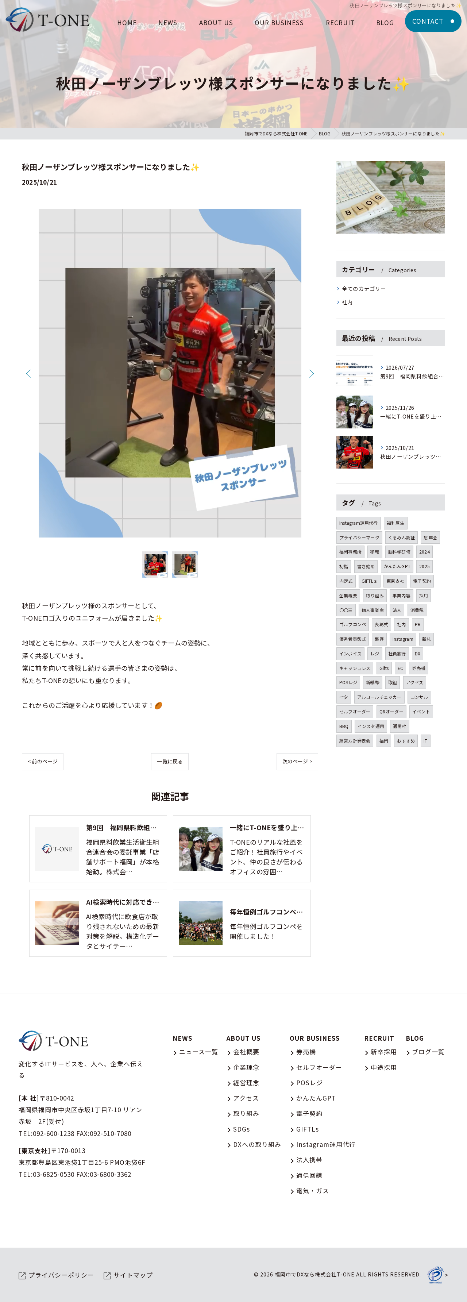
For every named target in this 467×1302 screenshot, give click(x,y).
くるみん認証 (401, 537)
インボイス (350, 653)
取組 (392, 682)
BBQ (344, 726)
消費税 (417, 610)
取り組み (375, 595)
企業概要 (348, 595)
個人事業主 (373, 610)
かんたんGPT (397, 566)
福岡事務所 (350, 551)
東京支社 (395, 581)
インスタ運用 (371, 726)
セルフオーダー (354, 711)
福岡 (383, 740)
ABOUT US (243, 1038)
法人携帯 (309, 1159)
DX (417, 653)
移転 (374, 551)
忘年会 (430, 537)
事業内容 (401, 595)
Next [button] (311, 373)
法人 (397, 610)
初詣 (343, 566)
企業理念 (246, 1067)
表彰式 (381, 624)
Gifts (384, 668)
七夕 (343, 697)
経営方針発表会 (354, 740)
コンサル (419, 697)
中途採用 (384, 1067)
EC (400, 668)
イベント (421, 711)
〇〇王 (346, 610)
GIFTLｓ (370, 581)
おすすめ (406, 740)
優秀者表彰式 (352, 639)
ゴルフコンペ (352, 624)
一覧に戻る (170, 761)
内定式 (346, 581)
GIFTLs (307, 1128)
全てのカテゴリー (364, 288)
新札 (426, 639)
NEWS (182, 1038)
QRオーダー (391, 711)
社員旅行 (397, 653)
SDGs (241, 1128)
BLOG (415, 1038)
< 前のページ (43, 761)
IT (425, 740)
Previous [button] (29, 373)
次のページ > (297, 761)
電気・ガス (312, 1190)
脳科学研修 (399, 551)
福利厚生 (396, 523)
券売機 (418, 668)
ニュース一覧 (198, 1051)
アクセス (415, 682)
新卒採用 (384, 1051)
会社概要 (246, 1051)
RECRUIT (379, 1038)
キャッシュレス (354, 668)
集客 (379, 639)
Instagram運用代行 (358, 523)
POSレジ (348, 682)
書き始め (366, 566)
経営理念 (246, 1082)
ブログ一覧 (428, 1051)
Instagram (403, 639)
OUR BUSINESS (315, 1038)
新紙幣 (372, 682)
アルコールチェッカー (379, 697)
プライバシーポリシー (61, 1274)
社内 (347, 302)
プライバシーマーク (359, 537)
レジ (374, 653)
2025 (424, 566)
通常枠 (399, 726)
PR (418, 624)
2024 (424, 551)
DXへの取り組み (257, 1144)
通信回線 (309, 1175)
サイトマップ (133, 1274)
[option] (170, 373)
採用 (423, 595)
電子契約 (422, 581)
